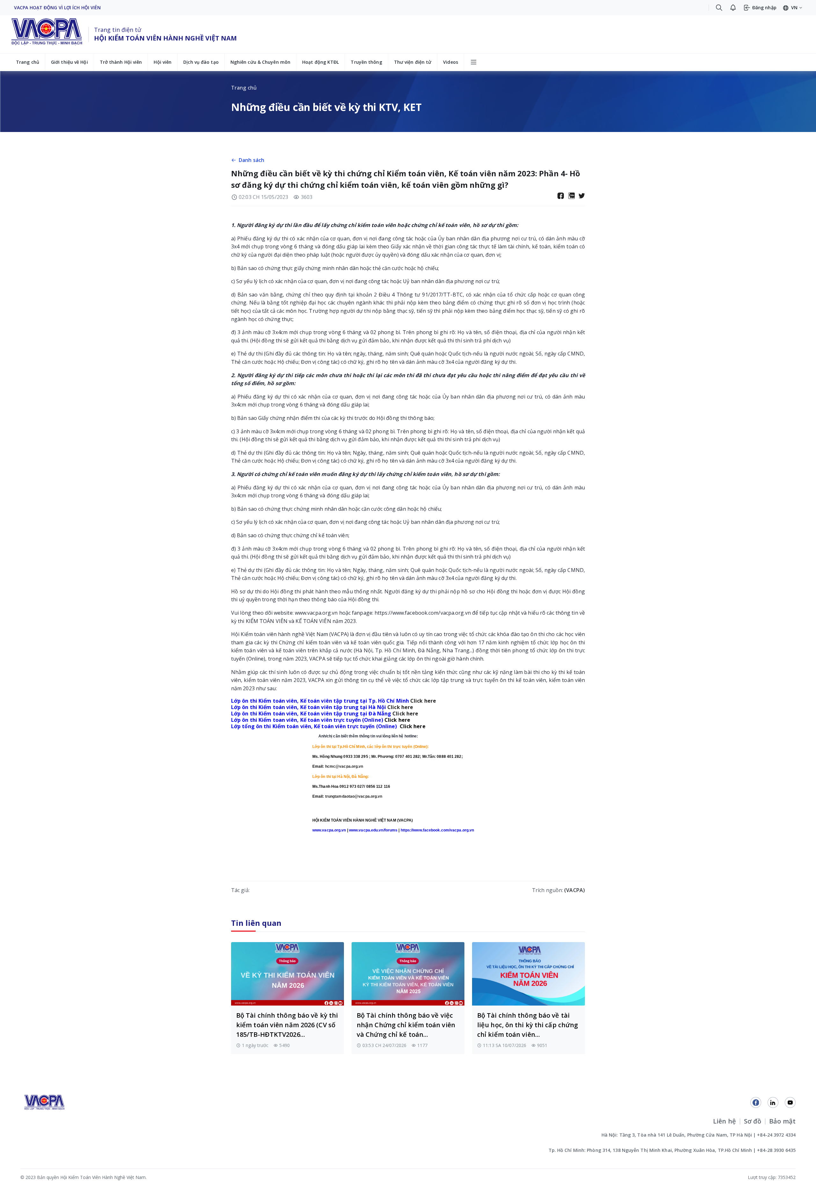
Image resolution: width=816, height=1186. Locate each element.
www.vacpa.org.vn (316, 612)
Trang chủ (27, 62)
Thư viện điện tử (413, 62)
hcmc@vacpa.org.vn (344, 766)
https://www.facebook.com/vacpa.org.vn (423, 612)
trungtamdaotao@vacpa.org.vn (353, 796)
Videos (450, 62)
